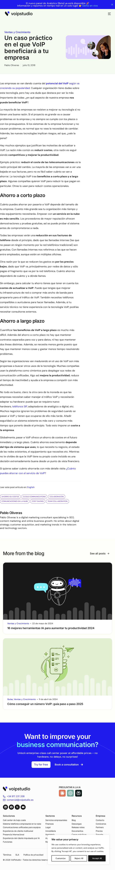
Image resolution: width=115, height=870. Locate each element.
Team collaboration (57, 501)
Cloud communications (34, 496)
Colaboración (57, 496)
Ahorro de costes (10, 496)
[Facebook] (11, 807)
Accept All (97, 858)
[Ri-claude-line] (62, 793)
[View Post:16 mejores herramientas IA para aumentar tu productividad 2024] (57, 591)
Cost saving (38, 501)
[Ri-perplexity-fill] (78, 793)
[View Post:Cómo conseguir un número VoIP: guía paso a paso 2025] (57, 667)
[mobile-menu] (108, 14)
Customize (60, 858)
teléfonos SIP (19, 406)
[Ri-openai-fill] (70, 793)
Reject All (79, 858)
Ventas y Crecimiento (17, 32)
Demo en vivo (90, 6)
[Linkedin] (5, 807)
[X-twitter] (17, 807)
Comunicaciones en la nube (15, 501)
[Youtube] (23, 807)
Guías (10, 699)
